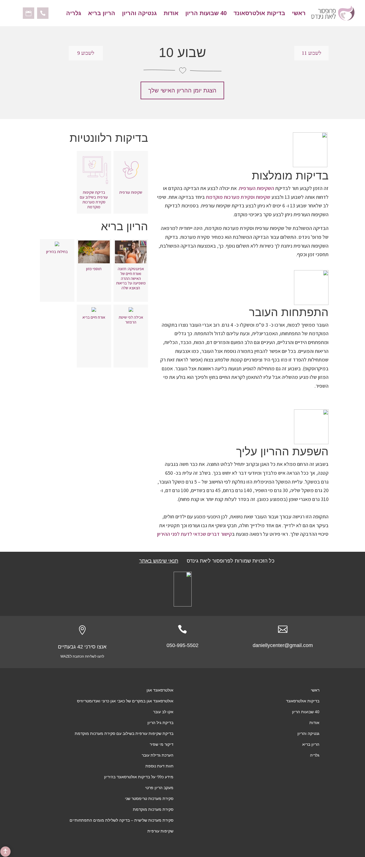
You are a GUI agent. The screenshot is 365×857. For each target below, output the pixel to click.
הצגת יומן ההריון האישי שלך (182, 90)
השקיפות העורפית (256, 188)
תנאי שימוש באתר (158, 561)
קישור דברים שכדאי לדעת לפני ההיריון (194, 534)
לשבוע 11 (311, 53)
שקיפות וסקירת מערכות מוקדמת (238, 197)
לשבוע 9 (85, 53)
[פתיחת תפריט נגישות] (5, 851)
